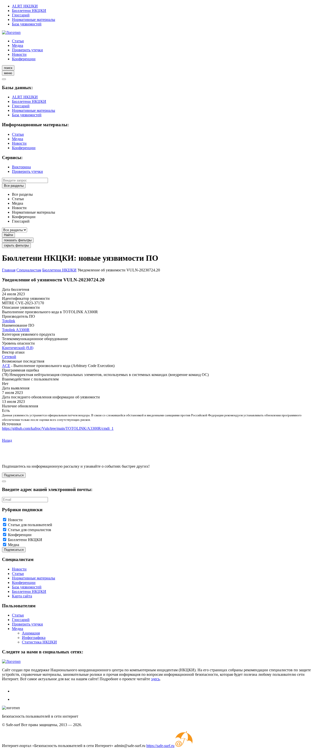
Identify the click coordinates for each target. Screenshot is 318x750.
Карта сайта (22, 596)
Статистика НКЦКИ (39, 642)
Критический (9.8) (17, 348)
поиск (8, 68)
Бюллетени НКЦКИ (29, 10)
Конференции (24, 59)
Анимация (31, 633)
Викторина (21, 167)
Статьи (18, 41)
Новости (19, 54)
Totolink (8, 321)
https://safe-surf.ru (160, 746)
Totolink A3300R (16, 330)
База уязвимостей (26, 24)
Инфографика (33, 637)
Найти (8, 235)
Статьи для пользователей (30, 525)
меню (8, 73)
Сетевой (9, 357)
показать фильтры (18, 240)
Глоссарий (21, 15)
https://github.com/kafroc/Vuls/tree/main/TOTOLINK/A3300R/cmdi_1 (58, 428)
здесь (155, 679)
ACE (6, 366)
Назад (7, 440)
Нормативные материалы (33, 19)
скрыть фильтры (16, 245)
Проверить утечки (27, 50)
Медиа (17, 45)
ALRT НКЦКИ (25, 6)
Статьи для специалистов (29, 530)
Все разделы (14, 186)
